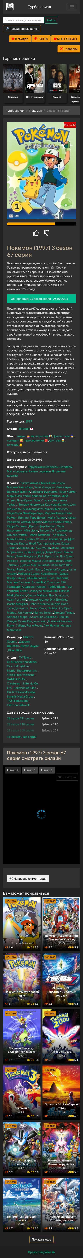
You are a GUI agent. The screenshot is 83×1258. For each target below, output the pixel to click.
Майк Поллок (57, 517)
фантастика (61, 436)
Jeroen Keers (38, 608)
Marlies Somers (43, 612)
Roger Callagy (16, 625)
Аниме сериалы (40, 471)
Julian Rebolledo (36, 578)
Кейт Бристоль (48, 556)
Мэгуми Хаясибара (20, 487)
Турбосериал (39, 6)
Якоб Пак (35, 543)
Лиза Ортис (25, 500)
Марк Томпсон (40, 534)
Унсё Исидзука (44, 487)
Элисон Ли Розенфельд (55, 530)
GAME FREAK (16, 679)
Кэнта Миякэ (52, 496)
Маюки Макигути (57, 509)
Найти (51, 20)
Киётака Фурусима (44, 491)
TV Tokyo (25, 657)
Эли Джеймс (58, 599)
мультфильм (39, 436)
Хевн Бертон (49, 573)
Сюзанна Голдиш (55, 569)
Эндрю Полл (59, 604)
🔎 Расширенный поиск (21, 28)
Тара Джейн (38, 517)
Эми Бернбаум (33, 513)
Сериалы (66, 467)
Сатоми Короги (31, 521)
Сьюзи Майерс (37, 595)
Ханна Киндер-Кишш (32, 621)
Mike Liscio (31, 530)
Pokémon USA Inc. (25, 687)
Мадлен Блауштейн (58, 513)
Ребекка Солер (29, 573)
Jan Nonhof (25, 612)
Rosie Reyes (34, 625)
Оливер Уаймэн (17, 534)
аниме (21, 436)
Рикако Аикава (29, 483)
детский (13, 444)
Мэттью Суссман (18, 582)
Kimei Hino (15, 650)
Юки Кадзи (63, 487)
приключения (34, 440)
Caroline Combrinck (44, 616)
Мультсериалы (17, 471)
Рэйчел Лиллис (18, 517)
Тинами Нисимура (31, 504)
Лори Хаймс (67, 491)
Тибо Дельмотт (17, 608)
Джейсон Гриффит (62, 539)
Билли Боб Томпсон (45, 582)
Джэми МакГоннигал (35, 565)
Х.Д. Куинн (43, 547)
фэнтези (55, 440)
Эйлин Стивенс (37, 539)
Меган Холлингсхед (57, 521)
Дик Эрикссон (58, 595)
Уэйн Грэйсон (32, 496)
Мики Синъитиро (53, 483)
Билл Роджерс (26, 556)
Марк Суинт (54, 552)
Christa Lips (55, 608)
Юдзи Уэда (14, 513)
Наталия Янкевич (60, 621)
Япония (24, 428)
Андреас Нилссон (34, 586)
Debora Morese (39, 604)
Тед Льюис (58, 534)
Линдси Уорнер (38, 599)
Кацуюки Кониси (56, 504)
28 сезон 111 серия (20, 718)
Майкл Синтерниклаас (47, 560)
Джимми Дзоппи (18, 491)
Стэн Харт (58, 565)
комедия (13, 440)
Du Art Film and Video (21, 692)
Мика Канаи (26, 547)
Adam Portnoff (16, 599)
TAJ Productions (17, 700)
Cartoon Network (18, 705)
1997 (28, 421)
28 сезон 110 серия (20, 724)
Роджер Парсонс (19, 560)
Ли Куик (20, 595)
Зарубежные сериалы (43, 467)
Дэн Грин (66, 556)
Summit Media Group (20, 696)
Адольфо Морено (19, 616)
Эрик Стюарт (43, 500)
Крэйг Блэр (34, 569)
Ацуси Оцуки (29, 645)
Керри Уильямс (17, 526)
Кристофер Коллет (42, 526)
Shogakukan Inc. (27, 670)
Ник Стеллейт (58, 578)
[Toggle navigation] (72, 6)
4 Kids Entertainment (20, 674)
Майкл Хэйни (16, 539)
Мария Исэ (14, 496)
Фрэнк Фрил (51, 543)
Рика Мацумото (33, 509)
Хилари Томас (64, 612)
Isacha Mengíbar (17, 604)
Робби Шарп (56, 586)
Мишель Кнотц (17, 543)
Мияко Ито (50, 591)
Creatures (13, 683)
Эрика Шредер (35, 552)
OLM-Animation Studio (22, 662)
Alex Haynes (51, 625)
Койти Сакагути (31, 591)
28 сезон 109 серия (20, 730)
